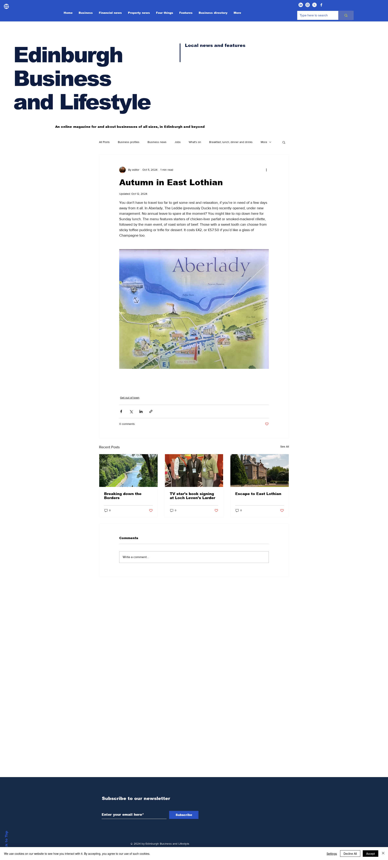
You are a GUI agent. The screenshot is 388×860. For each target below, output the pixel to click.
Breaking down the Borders (122, 496)
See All (284, 446)
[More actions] (266, 169)
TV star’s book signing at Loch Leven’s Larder (192, 496)
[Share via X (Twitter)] (131, 411)
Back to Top (6, 842)
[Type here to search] (345, 15)
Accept (370, 854)
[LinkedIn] (300, 5)
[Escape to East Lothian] (259, 470)
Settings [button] (332, 854)
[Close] (383, 853)
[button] (284, 142)
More (264, 142)
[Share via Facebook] (121, 411)
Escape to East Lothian (258, 494)
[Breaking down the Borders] (128, 470)
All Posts (104, 142)
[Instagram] (307, 5)
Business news (157, 142)
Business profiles (128, 142)
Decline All (350, 854)
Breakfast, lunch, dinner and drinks (231, 142)
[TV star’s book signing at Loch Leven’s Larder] (194, 470)
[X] (314, 5)
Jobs (178, 142)
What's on (195, 142)
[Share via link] (151, 411)
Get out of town (129, 397)
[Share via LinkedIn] (141, 411)
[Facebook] (321, 5)
